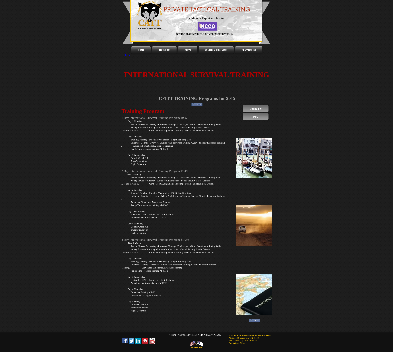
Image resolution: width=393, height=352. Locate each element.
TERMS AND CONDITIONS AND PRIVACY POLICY (195, 334)
